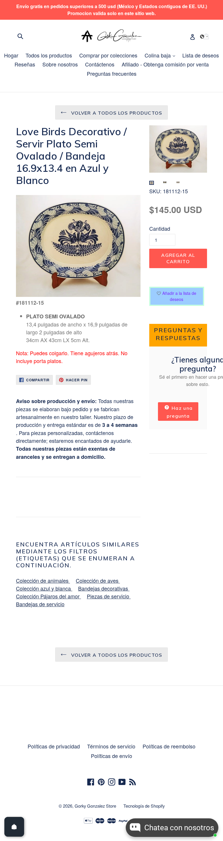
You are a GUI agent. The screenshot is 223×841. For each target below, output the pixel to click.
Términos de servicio (111, 746)
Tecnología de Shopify (144, 806)
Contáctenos (99, 64)
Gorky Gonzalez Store (95, 806)
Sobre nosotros (60, 64)
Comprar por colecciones (108, 55)
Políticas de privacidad (54, 746)
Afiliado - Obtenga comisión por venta (165, 64)
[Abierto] (14, 827)
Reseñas (25, 64)
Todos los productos (49, 55)
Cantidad (159, 228)
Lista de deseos (200, 55)
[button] (204, 37)
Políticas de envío (111, 755)
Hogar (11, 55)
